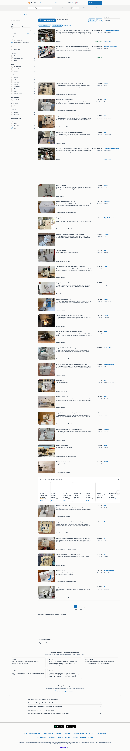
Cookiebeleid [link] (89, 733)
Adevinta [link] (67, 737)
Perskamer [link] (60, 737)
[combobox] (40, 8)
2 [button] (79, 606)
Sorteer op (106, 17)
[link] (33, 3)
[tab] (91, 20)
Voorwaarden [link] (50, 2)
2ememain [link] (83, 737)
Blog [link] (25, 733)
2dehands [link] (75, 737)
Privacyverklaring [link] (79, 733)
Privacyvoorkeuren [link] (100, 733)
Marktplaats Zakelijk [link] (34, 733)
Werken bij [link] (52, 737)
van (12, 26)
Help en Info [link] (59, 733)
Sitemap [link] (90, 737)
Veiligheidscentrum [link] (58, 2)
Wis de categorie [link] (31, 33)
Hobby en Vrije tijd (43, 25)
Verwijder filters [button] (67, 25)
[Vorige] (72, 606)
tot (22, 26)
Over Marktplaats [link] (41, 737)
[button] (78, 3)
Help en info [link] (43, 2)
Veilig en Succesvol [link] (48, 733)
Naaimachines (56, 25)
